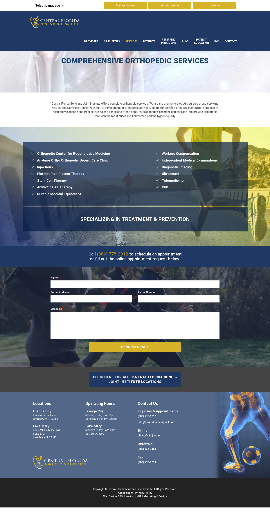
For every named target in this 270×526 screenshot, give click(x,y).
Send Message (135, 347)
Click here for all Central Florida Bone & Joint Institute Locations (135, 379)
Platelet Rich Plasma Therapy (59, 174)
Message (57, 308)
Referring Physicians (168, 41)
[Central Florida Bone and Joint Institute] (55, 21)
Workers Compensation (179, 154)
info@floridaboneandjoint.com (156, 422)
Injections (43, 167)
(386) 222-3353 (147, 448)
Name (55, 277)
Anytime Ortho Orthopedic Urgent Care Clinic (71, 160)
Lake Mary (41, 426)
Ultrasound (169, 174)
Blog (185, 41)
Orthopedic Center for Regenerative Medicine (72, 154)
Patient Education (201, 41)
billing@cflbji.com (149, 435)
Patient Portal (170, 5)
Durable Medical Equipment (57, 194)
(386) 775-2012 (127, 5)
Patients (149, 41)
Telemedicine (171, 181)
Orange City (42, 411)
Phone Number (147, 292)
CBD (163, 187)
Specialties (112, 41)
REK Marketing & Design (152, 496)
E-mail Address (61, 292)
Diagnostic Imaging (175, 167)
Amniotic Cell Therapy (53, 187)
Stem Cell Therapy (50, 181)
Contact (230, 41)
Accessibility (125, 492)
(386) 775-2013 (147, 462)
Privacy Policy (143, 492)
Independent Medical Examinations (188, 160)
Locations (214, 5)
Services (131, 41)
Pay (216, 41)
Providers (91, 41)
